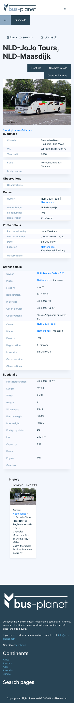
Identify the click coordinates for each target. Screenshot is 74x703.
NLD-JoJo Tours (46, 323)
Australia (8, 670)
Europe (7, 673)
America (7, 663)
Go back (50, 37)
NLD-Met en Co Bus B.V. (50, 273)
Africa (6, 659)
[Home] (5, 19)
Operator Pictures (57, 75)
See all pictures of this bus (17, 130)
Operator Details (58, 67)
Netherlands (47, 202)
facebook (20, 645)
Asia (5, 666)
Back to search (21, 37)
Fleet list (36, 67)
